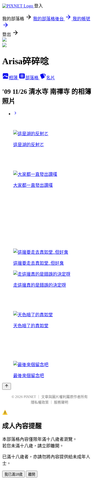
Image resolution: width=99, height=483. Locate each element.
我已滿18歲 (13, 474)
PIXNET (30, 397)
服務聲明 (61, 402)
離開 (31, 474)
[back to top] (6, 386)
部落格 (32, 77)
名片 (50, 77)
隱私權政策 (40, 402)
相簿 (14, 77)
